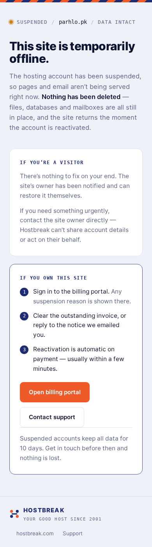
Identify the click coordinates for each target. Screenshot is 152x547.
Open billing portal (55, 392)
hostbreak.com (35, 533)
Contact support (52, 417)
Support (73, 533)
